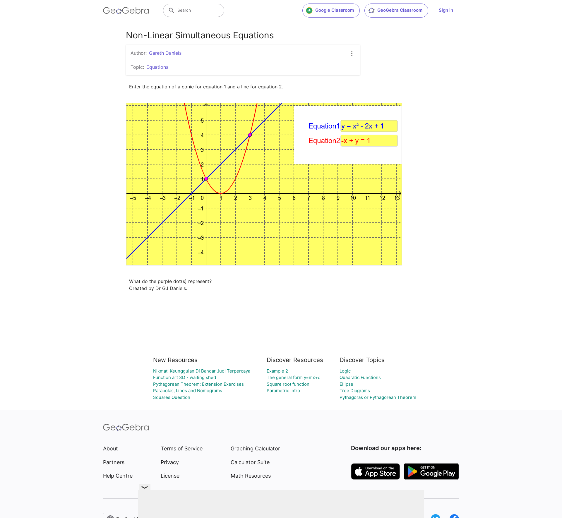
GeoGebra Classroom (399, 10)
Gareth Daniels (165, 53)
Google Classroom (334, 10)
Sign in (446, 10)
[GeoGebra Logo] (126, 10)
